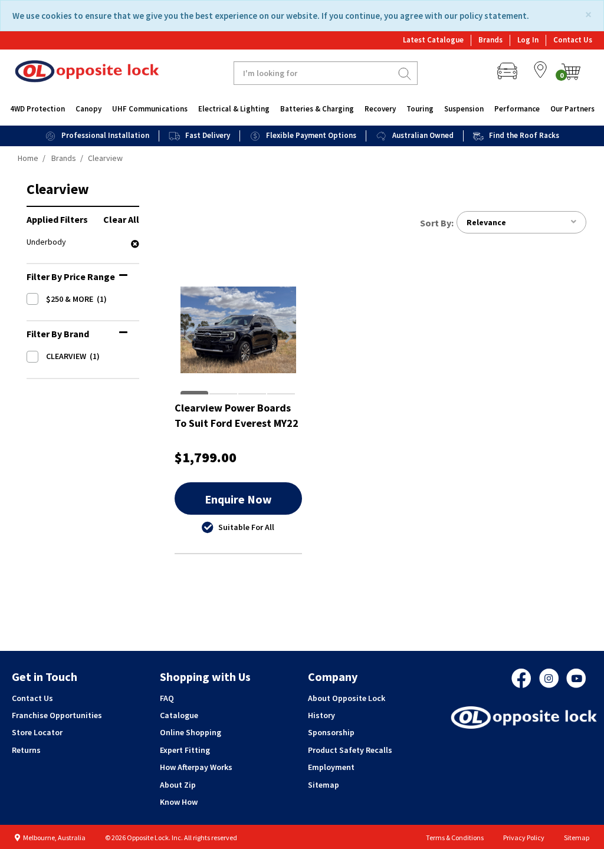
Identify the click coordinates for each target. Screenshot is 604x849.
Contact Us (572, 40)
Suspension (464, 109)
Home (28, 158)
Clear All (121, 219)
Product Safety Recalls (350, 750)
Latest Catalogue (433, 40)
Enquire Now (238, 499)
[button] (187, 337)
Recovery (380, 109)
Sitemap (323, 784)
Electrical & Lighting (234, 109)
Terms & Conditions (455, 837)
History (321, 715)
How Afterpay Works (196, 767)
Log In (528, 40)
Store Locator (37, 732)
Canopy (88, 109)
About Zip (178, 784)
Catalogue (179, 715)
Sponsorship (331, 732)
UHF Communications (150, 109)
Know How (179, 802)
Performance (517, 109)
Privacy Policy (523, 837)
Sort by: (437, 223)
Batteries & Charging (317, 109)
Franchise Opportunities (57, 715)
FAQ (167, 698)
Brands (490, 40)
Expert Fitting (185, 750)
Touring (420, 109)
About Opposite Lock (346, 698)
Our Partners (572, 109)
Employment (331, 767)
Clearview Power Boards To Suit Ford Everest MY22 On (236, 415)
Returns (26, 750)
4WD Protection (37, 109)
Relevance (486, 222)
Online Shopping (190, 732)
